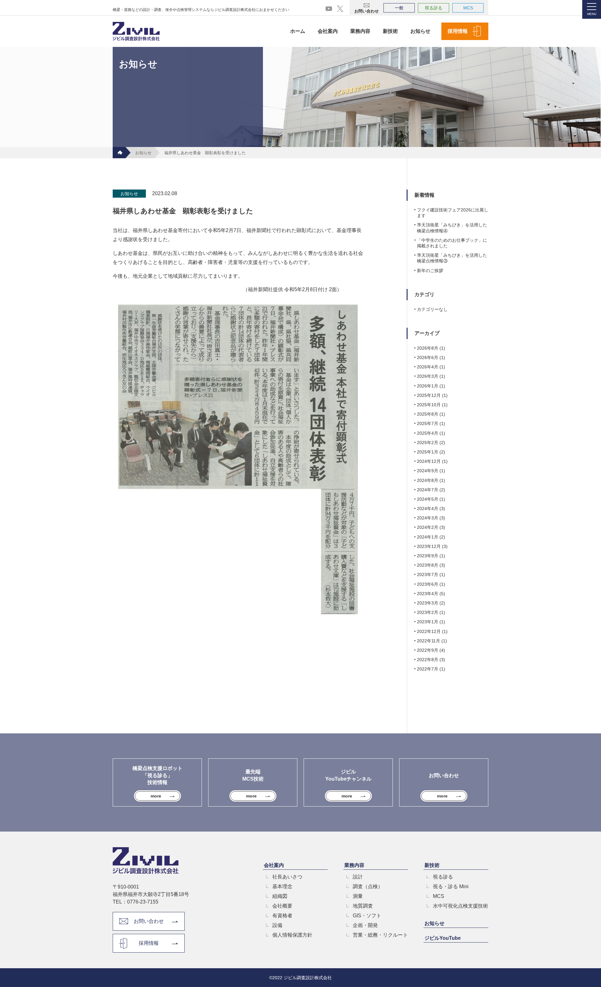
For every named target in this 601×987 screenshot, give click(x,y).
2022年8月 (427, 659)
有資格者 (282, 915)
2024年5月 (427, 499)
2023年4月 (427, 593)
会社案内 (328, 31)
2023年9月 (427, 555)
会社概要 (282, 906)
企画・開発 (365, 925)
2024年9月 (427, 470)
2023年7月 (427, 574)
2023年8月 (427, 565)
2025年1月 (427, 451)
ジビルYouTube (442, 938)
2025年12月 (429, 395)
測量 (358, 896)
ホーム (297, 31)
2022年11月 (428, 640)
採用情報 (458, 31)
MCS (468, 7)
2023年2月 (427, 612)
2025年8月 (427, 414)
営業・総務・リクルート (380, 935)
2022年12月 (429, 631)
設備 (277, 925)
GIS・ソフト (367, 915)
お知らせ (420, 31)
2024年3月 (427, 517)
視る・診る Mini (451, 886)
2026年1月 (427, 385)
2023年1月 (427, 621)
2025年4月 (427, 433)
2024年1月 (427, 536)
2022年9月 (427, 650)
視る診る (433, 7)
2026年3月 (427, 376)
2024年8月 (427, 480)
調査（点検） (368, 886)
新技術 (390, 31)
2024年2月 (427, 527)
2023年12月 (429, 546)
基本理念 (282, 886)
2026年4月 (427, 366)
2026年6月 (427, 357)
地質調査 (363, 906)
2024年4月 (427, 508)
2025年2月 (427, 442)
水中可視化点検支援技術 (460, 906)
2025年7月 (427, 423)
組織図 (279, 896)
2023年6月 (427, 584)
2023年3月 (427, 602)
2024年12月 (429, 461)
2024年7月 (427, 489)
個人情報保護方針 (292, 935)
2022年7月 (427, 668)
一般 (399, 7)
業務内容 (360, 31)
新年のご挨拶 (430, 270)
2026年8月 (427, 348)
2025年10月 (429, 404)
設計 (358, 876)
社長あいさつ (287, 876)
